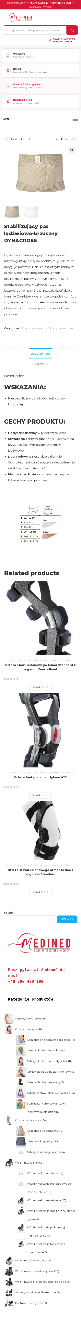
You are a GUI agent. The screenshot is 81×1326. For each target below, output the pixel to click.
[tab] (40, 353)
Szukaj (9, 912)
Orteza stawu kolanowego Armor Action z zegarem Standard (40, 872)
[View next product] (74, 139)
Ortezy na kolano (40, 660)
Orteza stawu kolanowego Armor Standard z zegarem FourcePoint (40, 667)
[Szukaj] (72, 30)
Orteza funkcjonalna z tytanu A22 (40, 777)
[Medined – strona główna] (39, 18)
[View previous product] (7, 139)
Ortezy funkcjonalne (17, 660)
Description (40, 353)
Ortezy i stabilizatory (34, 328)
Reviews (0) (40, 363)
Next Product (62, 139)
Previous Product (20, 139)
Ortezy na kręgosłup (61, 328)
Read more (40, 687)
